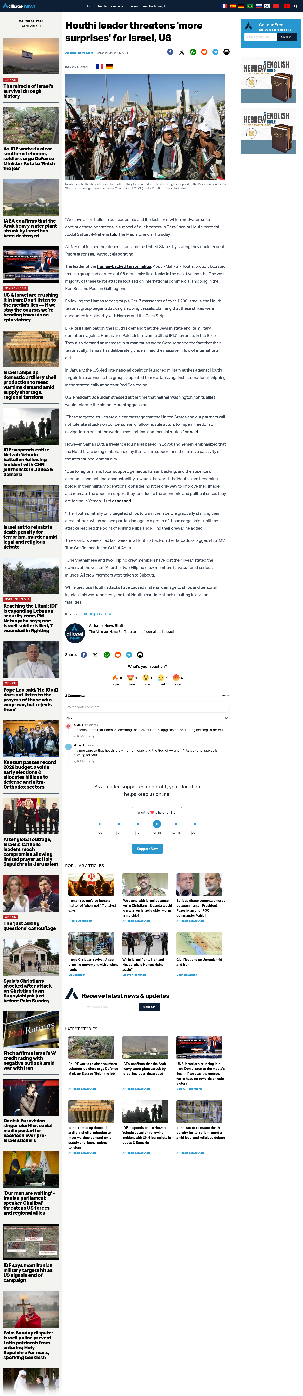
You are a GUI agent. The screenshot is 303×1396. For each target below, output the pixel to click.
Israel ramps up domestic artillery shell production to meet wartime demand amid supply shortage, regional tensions (29, 384)
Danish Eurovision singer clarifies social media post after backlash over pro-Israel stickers (27, 1130)
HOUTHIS (88, 614)
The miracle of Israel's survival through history (28, 91)
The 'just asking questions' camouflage (29, 925)
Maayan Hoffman (134, 974)
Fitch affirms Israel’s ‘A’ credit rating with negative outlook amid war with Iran (29, 1060)
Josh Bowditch (186, 974)
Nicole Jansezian (80, 920)
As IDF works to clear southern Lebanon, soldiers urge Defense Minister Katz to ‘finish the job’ (29, 158)
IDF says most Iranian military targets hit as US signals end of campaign (27, 1272)
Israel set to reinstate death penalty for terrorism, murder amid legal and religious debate (30, 537)
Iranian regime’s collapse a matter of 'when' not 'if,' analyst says (92, 905)
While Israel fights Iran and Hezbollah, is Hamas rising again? (143, 965)
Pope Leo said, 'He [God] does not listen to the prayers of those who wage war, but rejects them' (30, 700)
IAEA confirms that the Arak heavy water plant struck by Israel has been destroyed (30, 228)
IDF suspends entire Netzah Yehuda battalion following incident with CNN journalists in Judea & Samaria (28, 461)
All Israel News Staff (79, 53)
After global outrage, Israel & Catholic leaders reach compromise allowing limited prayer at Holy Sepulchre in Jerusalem (30, 851)
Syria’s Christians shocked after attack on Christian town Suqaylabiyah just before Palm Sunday (27, 991)
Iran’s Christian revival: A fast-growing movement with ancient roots (93, 965)
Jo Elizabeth (76, 974)
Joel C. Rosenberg (189, 1088)
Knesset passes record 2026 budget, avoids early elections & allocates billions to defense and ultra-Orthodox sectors (29, 774)
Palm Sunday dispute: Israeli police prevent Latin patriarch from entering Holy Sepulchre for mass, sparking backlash (28, 1345)
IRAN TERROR (105, 614)
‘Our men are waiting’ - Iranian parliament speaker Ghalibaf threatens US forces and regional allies (29, 1203)
